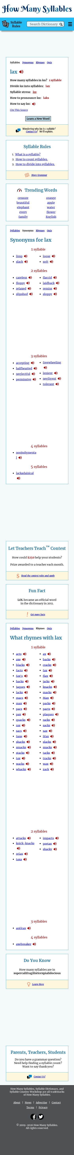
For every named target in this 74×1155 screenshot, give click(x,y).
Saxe (19, 736)
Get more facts (37, 614)
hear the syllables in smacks (29, 747)
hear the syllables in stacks (27, 753)
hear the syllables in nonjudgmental (20, 457)
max (19, 703)
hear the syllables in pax (24, 714)
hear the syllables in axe (23, 659)
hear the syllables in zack (52, 769)
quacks (20, 719)
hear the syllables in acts (24, 654)
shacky (47, 849)
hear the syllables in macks (54, 692)
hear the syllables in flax (51, 676)
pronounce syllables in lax (33, 104)
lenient (48, 373)
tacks (46, 752)
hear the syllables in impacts (57, 838)
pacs (19, 708)
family (23, 217)
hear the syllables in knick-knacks (18, 848)
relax (19, 853)
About (16, 1102)
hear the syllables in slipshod (31, 294)
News (28, 1102)
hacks (20, 681)
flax (45, 676)
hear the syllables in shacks (28, 742)
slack (19, 261)
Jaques (20, 687)
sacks (46, 725)
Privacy (43, 1107)
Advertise (41, 1102)
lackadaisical (25, 473)
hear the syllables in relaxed (29, 288)
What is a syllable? (27, 154)
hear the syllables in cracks (54, 665)
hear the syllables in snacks (55, 747)
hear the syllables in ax (49, 654)
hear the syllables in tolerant (57, 384)
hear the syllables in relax (26, 854)
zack (46, 769)
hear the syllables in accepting (32, 363)
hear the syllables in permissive (34, 379)
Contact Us (31, 131)
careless (21, 277)
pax (18, 714)
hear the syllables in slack (26, 261)
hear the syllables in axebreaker (34, 944)
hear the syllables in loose (53, 256)
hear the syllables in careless (30, 277)
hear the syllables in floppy (28, 283)
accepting (22, 363)
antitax (21, 928)
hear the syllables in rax (23, 725)
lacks (19, 692)
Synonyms (28, 62)
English (51, 217)
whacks (21, 769)
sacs (19, 730)
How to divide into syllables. (35, 164)
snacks (47, 747)
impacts (48, 838)
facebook (33, 1117)
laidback (48, 283)
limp (19, 256)
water (51, 207)
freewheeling (52, 362)
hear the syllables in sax (50, 731)
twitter (41, 1117)
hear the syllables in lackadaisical (18, 478)
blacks (20, 665)
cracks (47, 665)
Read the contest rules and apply (37, 575)
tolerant (48, 384)
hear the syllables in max (25, 703)
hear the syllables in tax (23, 758)
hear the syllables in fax (50, 670)
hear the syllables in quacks (28, 720)
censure (23, 198)
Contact (56, 1102)
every (23, 212)
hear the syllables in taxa (25, 859)
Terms (30, 1107)
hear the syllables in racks (53, 720)
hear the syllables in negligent (59, 378)
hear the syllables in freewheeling (45, 367)
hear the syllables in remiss (55, 288)
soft (45, 261)
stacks (20, 752)
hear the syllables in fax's (25, 676)
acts (19, 654)
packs (47, 703)
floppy (20, 283)
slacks (47, 741)
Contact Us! (39, 1076)
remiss (47, 288)
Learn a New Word (38, 118)
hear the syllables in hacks (26, 681)
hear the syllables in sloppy (55, 294)
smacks (21, 747)
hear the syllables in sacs (24, 731)
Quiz (49, 62)
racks (46, 719)
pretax (47, 843)
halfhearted (24, 368)
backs (47, 659)
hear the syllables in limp (25, 256)
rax (18, 725)
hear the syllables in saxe (25, 736)
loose (46, 256)
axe (18, 659)
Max (46, 698)
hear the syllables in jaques (28, 687)
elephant (23, 207)
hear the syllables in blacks (27, 665)
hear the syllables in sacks (53, 725)
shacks (20, 741)
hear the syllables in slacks (54, 742)
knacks (47, 687)
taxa (19, 859)
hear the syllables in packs (53, 703)
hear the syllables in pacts (53, 709)
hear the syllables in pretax (54, 843)
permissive (23, 379)
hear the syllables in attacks (29, 838)
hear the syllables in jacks (52, 681)
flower (51, 212)
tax (18, 758)
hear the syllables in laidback (57, 283)
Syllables (15, 230)
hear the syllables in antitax (29, 928)
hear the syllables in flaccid (55, 277)
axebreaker (23, 944)
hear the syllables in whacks (29, 769)
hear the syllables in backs (53, 659)
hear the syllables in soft (51, 261)
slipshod (22, 294)
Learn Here (38, 984)
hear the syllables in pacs (25, 709)
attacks (21, 838)
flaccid (47, 277)
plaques (48, 714)
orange (51, 198)
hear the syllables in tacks (53, 753)
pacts (46, 708)
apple (51, 202)
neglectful (23, 374)
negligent (49, 378)
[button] (61, 24)
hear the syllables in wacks (27, 764)
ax (44, 654)
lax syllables (21, 72)
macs (19, 698)
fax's (19, 676)
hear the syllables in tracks (54, 758)
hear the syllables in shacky (55, 849)
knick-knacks (25, 843)
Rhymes (40, 62)
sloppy (47, 294)
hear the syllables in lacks (26, 692)
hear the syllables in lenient (55, 373)
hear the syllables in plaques (56, 714)
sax (45, 730)
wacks (20, 763)
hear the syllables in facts (25, 670)
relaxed (21, 288)
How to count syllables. (32, 159)
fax (45, 670)
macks (47, 692)
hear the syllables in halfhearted (35, 368)
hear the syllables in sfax (51, 736)
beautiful (23, 202)
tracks (47, 758)
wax (45, 763)
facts (19, 670)
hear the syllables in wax (51, 764)
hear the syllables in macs (26, 698)
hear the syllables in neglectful (33, 374)
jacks (46, 681)
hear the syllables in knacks (55, 687)
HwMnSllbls (37, 9)
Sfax (46, 736)
